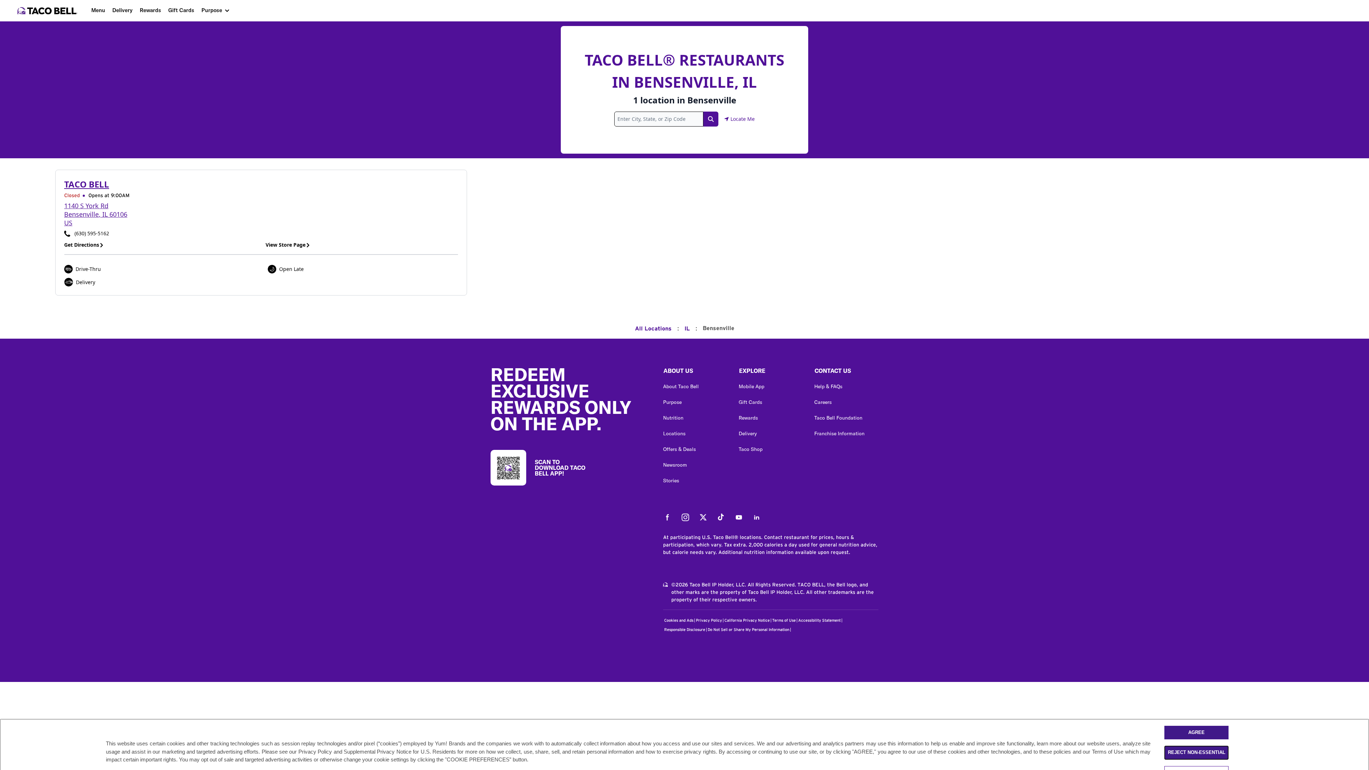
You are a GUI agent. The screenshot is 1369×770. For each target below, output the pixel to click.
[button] (695, 372)
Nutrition (673, 418)
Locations (674, 433)
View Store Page (286, 244)
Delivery (122, 10)
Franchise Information (839, 433)
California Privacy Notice (747, 620)
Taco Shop (751, 449)
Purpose (211, 10)
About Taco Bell (681, 386)
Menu (98, 10)
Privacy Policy (709, 620)
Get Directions (81, 244)
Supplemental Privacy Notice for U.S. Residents (400, 752)
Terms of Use (784, 620)
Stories (671, 480)
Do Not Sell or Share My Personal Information (748, 630)
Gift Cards (181, 10)
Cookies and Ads (678, 620)
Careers (823, 402)
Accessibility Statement (819, 620)
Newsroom (675, 465)
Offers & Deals (679, 449)
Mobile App (751, 386)
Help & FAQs (828, 386)
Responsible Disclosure (684, 630)
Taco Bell (86, 184)
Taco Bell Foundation (838, 418)
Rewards (150, 10)
